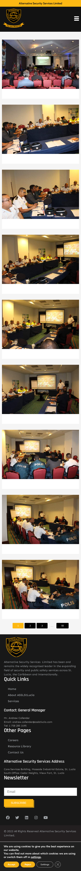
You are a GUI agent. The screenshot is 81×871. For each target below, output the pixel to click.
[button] (40, 67)
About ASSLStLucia (21, 695)
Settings (44, 864)
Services (13, 701)
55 (62, 625)
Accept (11, 864)
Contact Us (15, 752)
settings (36, 857)
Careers (13, 740)
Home (12, 689)
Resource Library (19, 746)
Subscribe (18, 802)
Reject (28, 864)
